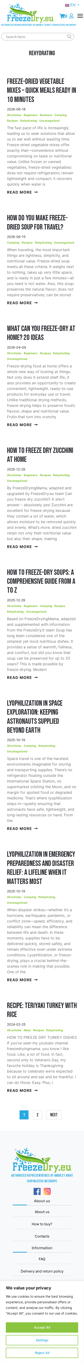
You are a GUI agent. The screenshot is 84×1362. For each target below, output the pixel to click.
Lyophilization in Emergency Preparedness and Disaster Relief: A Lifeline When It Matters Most (41, 868)
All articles (14, 115)
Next (54, 1115)
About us (42, 1212)
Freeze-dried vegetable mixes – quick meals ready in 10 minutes (41, 90)
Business (46, 115)
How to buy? (42, 1224)
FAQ (42, 1259)
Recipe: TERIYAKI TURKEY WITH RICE (42, 1010)
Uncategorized (49, 120)
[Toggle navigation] (80, 20)
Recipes (12, 120)
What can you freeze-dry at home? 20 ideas (41, 333)
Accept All (42, 1327)
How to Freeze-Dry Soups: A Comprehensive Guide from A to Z (41, 581)
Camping (60, 115)
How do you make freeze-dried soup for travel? (37, 223)
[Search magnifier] (69, 36)
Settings (42, 1340)
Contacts (42, 1236)
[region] (42, 1321)
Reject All (42, 1353)
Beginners (31, 115)
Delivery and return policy (42, 1271)
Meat (27, 1030)
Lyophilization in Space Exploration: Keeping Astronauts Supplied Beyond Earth (35, 717)
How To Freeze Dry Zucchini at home (40, 455)
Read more (19, 192)
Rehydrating (28, 120)
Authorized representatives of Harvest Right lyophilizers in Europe (30, 24)
